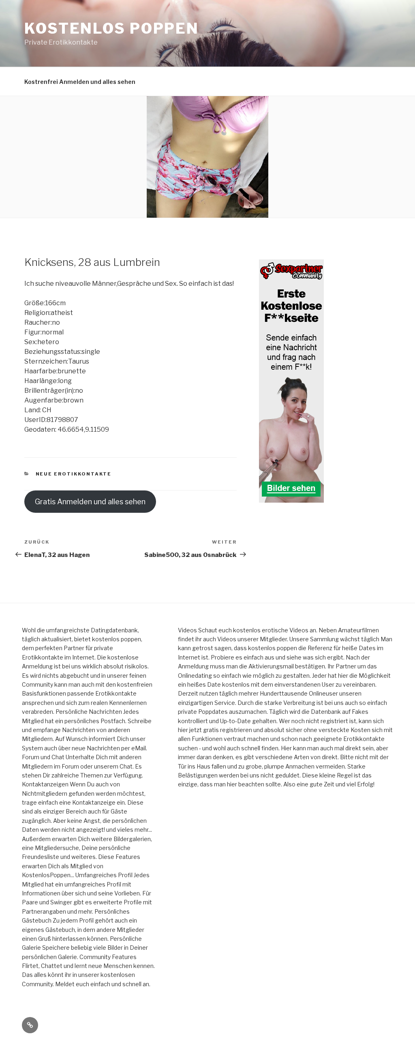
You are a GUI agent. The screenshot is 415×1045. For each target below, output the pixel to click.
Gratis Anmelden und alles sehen (90, 501)
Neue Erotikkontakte (74, 474)
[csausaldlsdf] (291, 498)
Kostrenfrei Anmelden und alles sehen (79, 81)
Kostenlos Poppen (111, 28)
